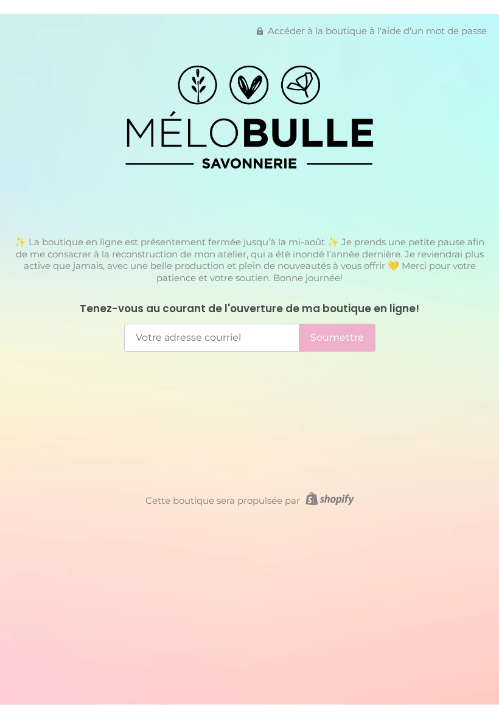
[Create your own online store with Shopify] (328, 500)
